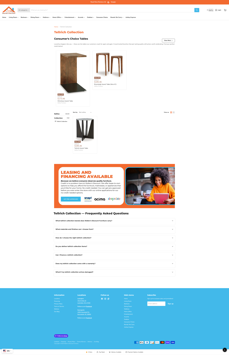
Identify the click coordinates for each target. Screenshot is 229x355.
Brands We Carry (116, 17)
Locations (57, 298)
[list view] (173, 112)
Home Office (57, 17)
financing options (70, 259)
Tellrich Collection (61, 121)
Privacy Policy (58, 304)
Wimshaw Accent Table (65, 101)
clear (68, 118)
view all (67, 114)
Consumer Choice (102, 17)
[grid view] (171, 112)
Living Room (13, 17)
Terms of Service (59, 306)
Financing (57, 301)
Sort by (75, 112)
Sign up (170, 304)
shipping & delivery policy (159, 251)
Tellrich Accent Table (81, 148)
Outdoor (90, 17)
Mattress (46, 17)
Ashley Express (131, 17)
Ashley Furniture (62, 103)
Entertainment (70, 17)
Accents (81, 17)
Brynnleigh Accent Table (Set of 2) (105, 84)
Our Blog (56, 311)
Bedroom (24, 17)
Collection (58, 118)
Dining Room (35, 17)
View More (167, 40)
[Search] (196, 10)
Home (4, 17)
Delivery (56, 309)
